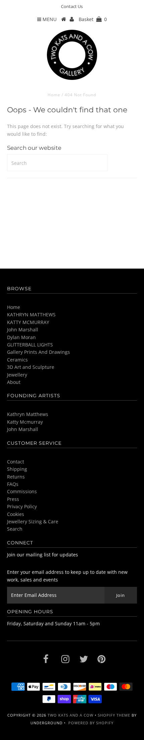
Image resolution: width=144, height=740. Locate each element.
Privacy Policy (22, 506)
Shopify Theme (114, 715)
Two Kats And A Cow (70, 715)
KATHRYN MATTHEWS (31, 314)
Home (54, 95)
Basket (93, 19)
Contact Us (72, 6)
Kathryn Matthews (27, 414)
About (13, 382)
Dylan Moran (21, 337)
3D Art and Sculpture (30, 367)
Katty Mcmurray (25, 422)
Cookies (15, 514)
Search (14, 529)
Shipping (17, 469)
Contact (15, 461)
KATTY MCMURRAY (28, 322)
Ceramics (17, 359)
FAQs (12, 484)
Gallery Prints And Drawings (38, 352)
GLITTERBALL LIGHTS (30, 344)
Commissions (22, 491)
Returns (16, 476)
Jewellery (17, 375)
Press (13, 499)
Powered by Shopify (91, 722)
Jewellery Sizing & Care (32, 521)
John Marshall (22, 329)
